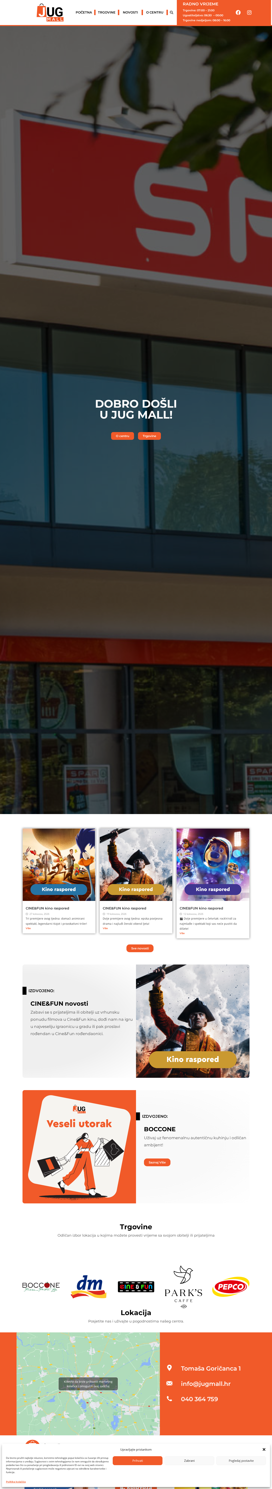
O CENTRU (154, 12)
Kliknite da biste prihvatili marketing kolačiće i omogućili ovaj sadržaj (88, 1384)
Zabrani (189, 1461)
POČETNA (84, 12)
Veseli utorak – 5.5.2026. (79, 1186)
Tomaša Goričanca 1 (211, 1368)
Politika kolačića (16, 1481)
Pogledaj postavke (241, 1461)
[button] (264, 1449)
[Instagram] (249, 12)
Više (28, 928)
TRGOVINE (106, 12)
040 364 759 (199, 1399)
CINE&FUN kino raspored (47, 908)
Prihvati (137, 1461)
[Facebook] (238, 12)
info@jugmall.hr (206, 1383)
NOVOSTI (130, 12)
